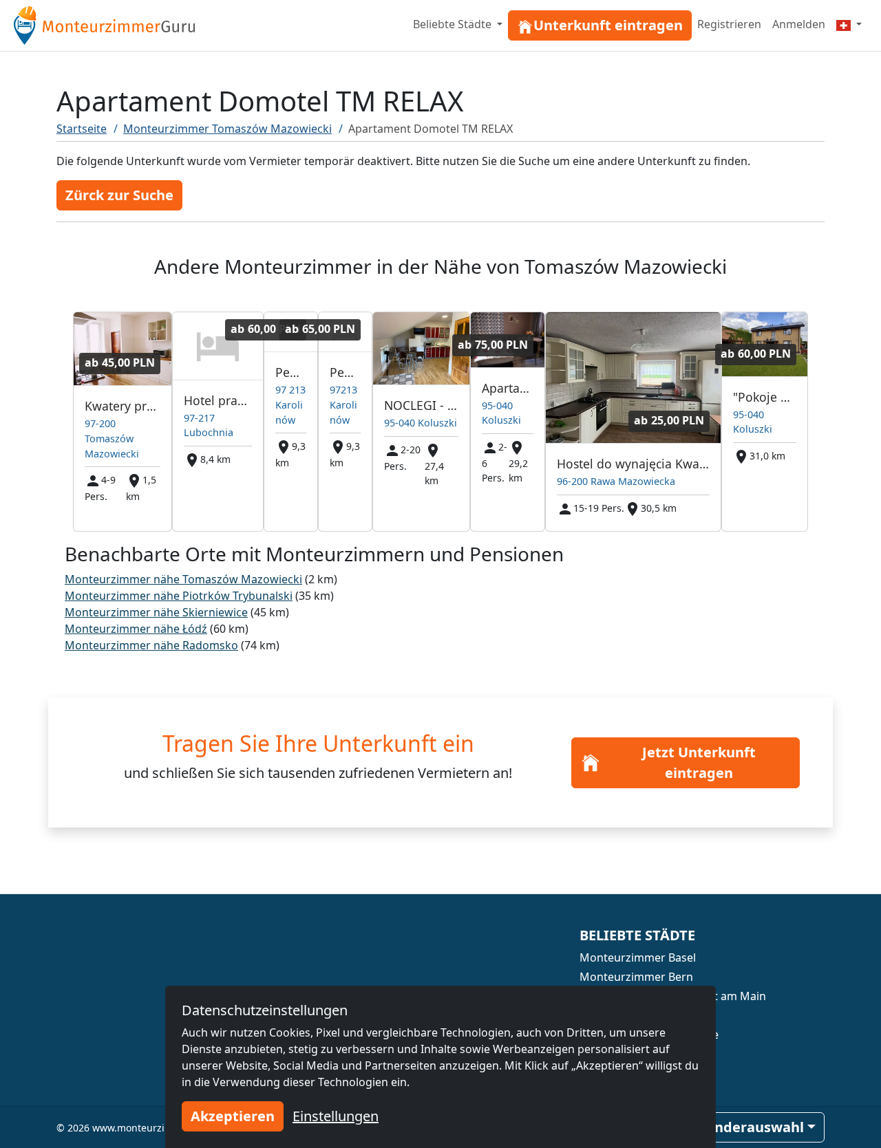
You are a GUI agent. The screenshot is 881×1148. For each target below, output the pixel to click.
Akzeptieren (233, 1116)
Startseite (81, 128)
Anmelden (798, 24)
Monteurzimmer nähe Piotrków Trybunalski (179, 595)
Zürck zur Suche (119, 195)
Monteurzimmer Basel (638, 957)
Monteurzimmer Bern (636, 976)
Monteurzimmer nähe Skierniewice (156, 612)
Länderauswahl (751, 1127)
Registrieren (729, 24)
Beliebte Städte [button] (453, 24)
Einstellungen (336, 1116)
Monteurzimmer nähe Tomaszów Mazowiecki (183, 579)
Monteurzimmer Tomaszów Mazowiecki (227, 128)
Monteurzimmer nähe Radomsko (151, 645)
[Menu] (849, 24)
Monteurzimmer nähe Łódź (136, 628)
